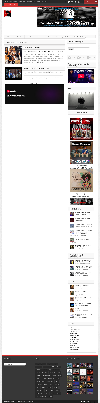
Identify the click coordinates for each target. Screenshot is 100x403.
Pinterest (72, 1)
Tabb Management (75, 349)
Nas (47, 390)
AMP (53, 367)
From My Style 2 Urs (75, 333)
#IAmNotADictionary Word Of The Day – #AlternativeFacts (83, 213)
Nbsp (52, 390)
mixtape (56, 384)
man (51, 384)
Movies (57, 72)
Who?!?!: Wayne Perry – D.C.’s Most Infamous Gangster (83, 298)
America (39, 367)
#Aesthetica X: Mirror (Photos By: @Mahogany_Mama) (83, 273)
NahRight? (72, 345)
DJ (50, 370)
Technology (60, 37)
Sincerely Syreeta (74, 347)
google (39, 376)
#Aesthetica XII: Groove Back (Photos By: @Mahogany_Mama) (83, 261)
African (55, 364)
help (59, 376)
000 (38, 364)
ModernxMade (74, 343)
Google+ (75, 1)
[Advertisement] (65, 40)
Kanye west (50, 381)
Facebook (65, 1)
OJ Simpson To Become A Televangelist (82, 286)
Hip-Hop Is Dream (75, 335)
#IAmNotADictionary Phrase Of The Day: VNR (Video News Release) (83, 239)
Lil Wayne (39, 384)
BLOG (38, 370)
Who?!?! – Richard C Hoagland (83, 303)
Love (45, 384)
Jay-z (57, 378)
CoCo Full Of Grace (75, 329)
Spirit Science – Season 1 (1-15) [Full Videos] (83, 314)
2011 (49, 364)
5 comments (27, 72)
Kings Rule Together (75, 339)
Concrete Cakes (74, 331)
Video (9, 37)
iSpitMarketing (31, 1)
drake (38, 373)
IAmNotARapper (29, 401)
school (46, 393)
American (46, 367)
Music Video (40, 390)
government (46, 376)
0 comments (27, 51)
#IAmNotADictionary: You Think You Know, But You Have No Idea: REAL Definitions (83, 232)
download (56, 370)
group (54, 376)
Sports (50, 37)
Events (19, 37)
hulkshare (51, 378)
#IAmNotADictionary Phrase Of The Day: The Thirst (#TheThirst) (83, 225)
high (38, 378)
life (56, 381)
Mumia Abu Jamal (46, 387)
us (37, 396)
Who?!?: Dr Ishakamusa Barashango (81, 292)
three (52, 393)
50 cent (43, 364)
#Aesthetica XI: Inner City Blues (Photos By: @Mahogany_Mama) (83, 267)
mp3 (38, 387)
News (39, 37)
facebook (52, 373)
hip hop (44, 378)
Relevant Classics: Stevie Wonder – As (36, 68)
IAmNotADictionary (80, 37)
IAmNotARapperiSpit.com (46, 72)
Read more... (40, 62)
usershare (43, 396)
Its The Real (73, 337)
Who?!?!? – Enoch (79, 309)
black (58, 367)
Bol (71, 327)
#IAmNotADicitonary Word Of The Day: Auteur (83, 219)
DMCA (38, 1)
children (44, 370)
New (57, 390)
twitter (58, 393)
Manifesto (44, 1)
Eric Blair (44, 373)
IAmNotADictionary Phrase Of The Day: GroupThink (83, 246)
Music (29, 37)
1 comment (86, 222)
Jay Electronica (41, 381)
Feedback (22, 1)
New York (39, 393)
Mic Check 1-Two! (74, 341)
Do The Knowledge (70, 37)
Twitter (69, 1)
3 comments (87, 248)
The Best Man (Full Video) (32, 47)
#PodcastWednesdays (11, 1)
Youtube (78, 1)
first (59, 373)
